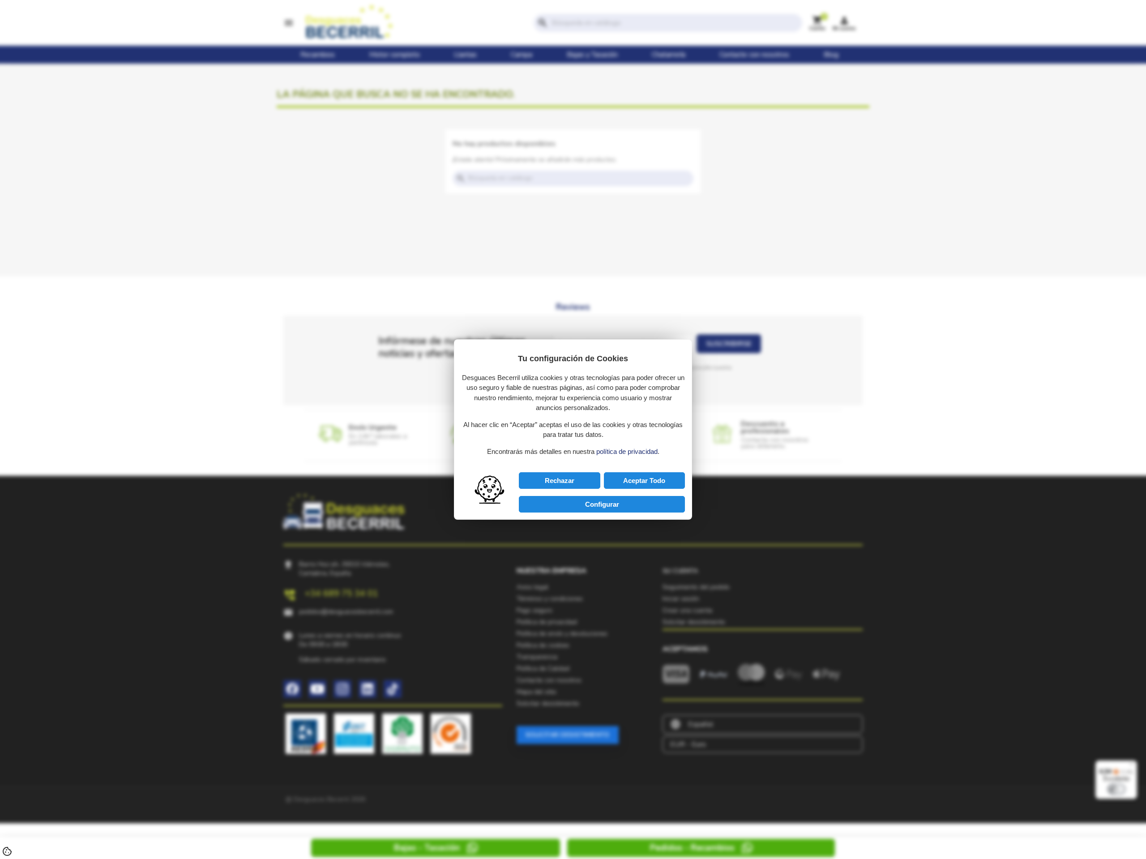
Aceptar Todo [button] (644, 480)
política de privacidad (627, 451)
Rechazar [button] (559, 480)
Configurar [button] (602, 504)
